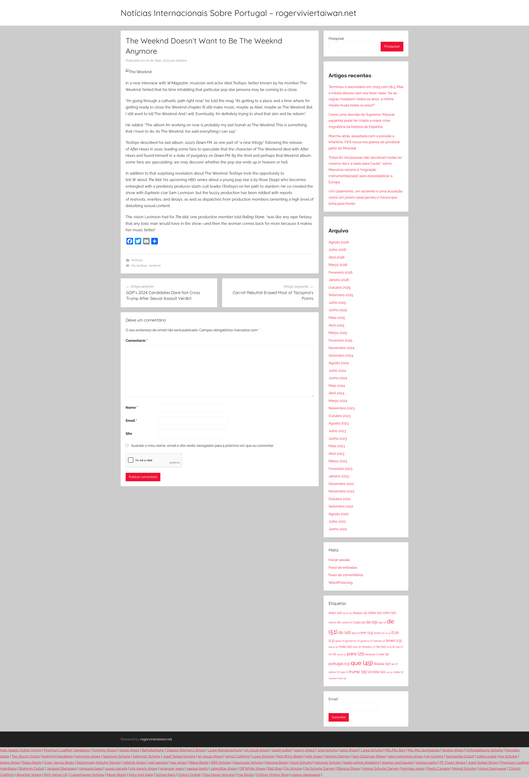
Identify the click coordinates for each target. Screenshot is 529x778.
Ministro (368, 646)
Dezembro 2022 (341, 484)
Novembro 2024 (341, 348)
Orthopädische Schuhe (484, 750)
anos (335, 613)
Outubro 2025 (339, 287)
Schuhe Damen (337, 756)
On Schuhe (293, 768)
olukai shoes (129, 750)
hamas (379, 640)
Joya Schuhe (327, 750)
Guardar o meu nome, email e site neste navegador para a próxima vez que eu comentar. (202, 445)
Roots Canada (438, 768)
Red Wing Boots (289, 756)
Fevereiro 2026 (341, 272)
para (355, 653)
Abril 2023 (336, 454)
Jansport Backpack (61, 768)
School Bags (165, 775)
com (389, 613)
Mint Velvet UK (56, 775)
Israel (394, 640)
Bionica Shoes (348, 768)
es (388, 633)
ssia (344, 672)
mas (357, 647)
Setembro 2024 (341, 355)
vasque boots (197, 768)
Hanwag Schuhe (327, 762)
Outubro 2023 (339, 416)
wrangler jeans (172, 768)
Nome (132, 407)
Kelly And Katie (141, 775)
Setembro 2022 (341, 506)
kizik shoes (314, 756)
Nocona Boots (276, 762)
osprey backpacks (306, 775)
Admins (181, 60)
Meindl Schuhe (464, 768)
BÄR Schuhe (221, 762)
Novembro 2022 (341, 491)
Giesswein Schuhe (248, 762)
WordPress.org (341, 582)
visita (398, 672)
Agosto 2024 (339, 363)
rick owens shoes (143, 768)
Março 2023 (338, 461)
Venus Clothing (237, 756)
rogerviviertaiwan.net (156, 739)
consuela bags (90, 768)
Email (131, 420)
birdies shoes (452, 750)
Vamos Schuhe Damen (380, 768)
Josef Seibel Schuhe (179, 756)
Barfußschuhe (153, 750)
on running (434, 756)
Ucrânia (376, 672)
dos (356, 633)
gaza (339, 640)
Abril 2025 (336, 325)
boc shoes (178, 762)
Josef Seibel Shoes (483, 762)
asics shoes (349, 750)
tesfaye (142, 265)
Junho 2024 (338, 378)
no (332, 654)
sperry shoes (304, 750)
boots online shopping (361, 762)
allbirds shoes (134, 762)
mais (345, 647)
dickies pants (426, 762)
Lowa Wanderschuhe (225, 750)
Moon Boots (116, 775)
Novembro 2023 (341, 408)
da (371, 622)
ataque (360, 613)
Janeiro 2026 (339, 280)
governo (352, 640)
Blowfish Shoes (29, 775)
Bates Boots (32, 762)
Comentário (137, 340)
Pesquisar (336, 38)
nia (399, 646)
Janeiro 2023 (339, 476)
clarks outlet (487, 756)
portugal (339, 663)
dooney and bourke (397, 762)
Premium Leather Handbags (67, 750)
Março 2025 (338, 333)
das (382, 622)
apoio (347, 613)
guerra (366, 640)
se (394, 664)
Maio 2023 (337, 446)
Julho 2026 (337, 250)
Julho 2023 (337, 431)
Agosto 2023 (339, 423)
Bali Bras (275, 768)
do (344, 632)
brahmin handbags (57, 756)
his (133, 265)
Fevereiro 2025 (340, 340)
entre (379, 633)
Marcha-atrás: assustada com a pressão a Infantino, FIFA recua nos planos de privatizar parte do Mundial (364, 142)
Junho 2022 (338, 529)
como (334, 622)
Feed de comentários (346, 575)
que (362, 662)
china (375, 613)
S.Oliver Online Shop (272, 775)
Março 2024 (338, 401)
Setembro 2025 (341, 295)
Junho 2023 (338, 438)
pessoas (372, 654)
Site (129, 433)
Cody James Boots (59, 762)
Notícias (137, 260)
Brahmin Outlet (31, 768)
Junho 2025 (338, 310)
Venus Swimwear (492, 768)
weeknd (154, 265)
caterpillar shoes (223, 768)
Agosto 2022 (339, 514)
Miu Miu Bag (395, 750)
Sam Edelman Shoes (369, 756)
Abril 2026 (336, 257)
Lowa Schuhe (372, 750)
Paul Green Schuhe (218, 775)
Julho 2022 (337, 521)
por (384, 654)
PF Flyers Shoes (452, 762)
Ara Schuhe (508, 756)
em (367, 632)
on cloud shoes (256, 750)
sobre (334, 672)
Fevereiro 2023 (340, 469)
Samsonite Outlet (460, 756)
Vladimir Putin (337, 678)
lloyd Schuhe (301, 762)
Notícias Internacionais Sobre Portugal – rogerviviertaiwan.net (238, 13)
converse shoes (87, 756)
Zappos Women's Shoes (186, 750)
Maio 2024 (337, 386)
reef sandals (158, 762)
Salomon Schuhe (116, 756)
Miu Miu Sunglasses (424, 750)
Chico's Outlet (189, 775)
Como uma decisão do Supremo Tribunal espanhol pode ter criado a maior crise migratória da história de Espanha (361, 120)
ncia (391, 647)
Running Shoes (104, 750)
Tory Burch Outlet (26, 756)
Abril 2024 (336, 393)
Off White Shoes (252, 768)
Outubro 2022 (339, 499)
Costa (359, 622)
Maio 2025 (337, 318)
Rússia (382, 664)
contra (346, 622)
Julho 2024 (337, 370)
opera (341, 654)
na (381, 647)
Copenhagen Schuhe (87, 775)
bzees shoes (10, 762)
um (389, 672)
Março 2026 (338, 265)
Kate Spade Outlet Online (20, 750)
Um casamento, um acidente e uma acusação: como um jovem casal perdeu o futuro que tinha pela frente (366, 197)
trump (358, 671)
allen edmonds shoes (405, 756)
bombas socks (413, 768)
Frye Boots (245, 775)
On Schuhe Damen (320, 768)
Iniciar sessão (339, 560)
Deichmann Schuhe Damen (99, 762)
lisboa (333, 647)
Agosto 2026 (339, 242)
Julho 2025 (337, 302)
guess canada (116, 768)
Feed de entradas (343, 567)
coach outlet (282, 750)
